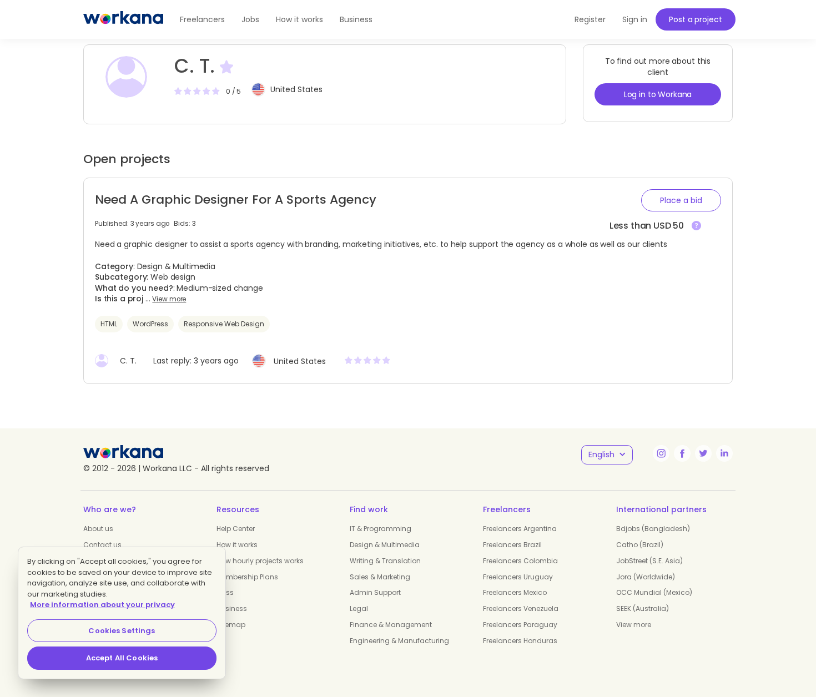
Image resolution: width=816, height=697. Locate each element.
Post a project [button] (695, 19)
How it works (299, 19)
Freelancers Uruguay (518, 577)
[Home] (123, 19)
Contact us (102, 544)
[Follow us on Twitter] (703, 453)
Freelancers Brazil (512, 544)
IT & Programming (380, 528)
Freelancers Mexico (515, 592)
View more (169, 299)
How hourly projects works (260, 560)
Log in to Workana (658, 94)
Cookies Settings (121, 630)
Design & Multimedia (385, 544)
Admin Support (375, 592)
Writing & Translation (385, 560)
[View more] (696, 226)
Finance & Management (391, 624)
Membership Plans (247, 577)
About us (98, 528)
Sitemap (230, 624)
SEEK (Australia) (642, 608)
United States (296, 89)
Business (356, 19)
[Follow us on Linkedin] (724, 453)
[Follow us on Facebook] (682, 453)
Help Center (235, 528)
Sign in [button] (634, 19)
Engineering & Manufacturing (399, 640)
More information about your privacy (102, 604)
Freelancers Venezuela (520, 608)
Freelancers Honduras (520, 640)
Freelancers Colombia (520, 560)
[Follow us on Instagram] (661, 453)
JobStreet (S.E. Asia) (649, 560)
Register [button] (590, 19)
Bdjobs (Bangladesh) (653, 528)
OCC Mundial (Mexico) (654, 592)
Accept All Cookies (122, 658)
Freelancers (202, 19)
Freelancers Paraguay (520, 624)
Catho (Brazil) (639, 544)
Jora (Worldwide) (645, 577)
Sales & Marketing (380, 577)
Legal (359, 608)
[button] (681, 200)
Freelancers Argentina (520, 528)
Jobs (250, 19)
